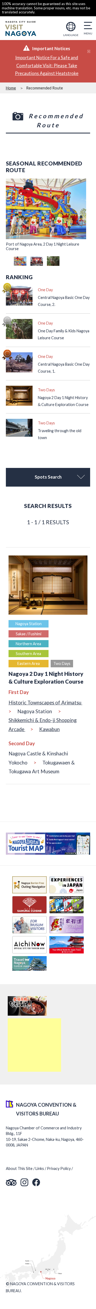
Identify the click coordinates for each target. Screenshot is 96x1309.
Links (39, 1168)
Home (11, 88)
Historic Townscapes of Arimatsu (45, 702)
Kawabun (49, 729)
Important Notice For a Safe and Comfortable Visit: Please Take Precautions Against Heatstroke (46, 65)
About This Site (19, 1168)
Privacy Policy (59, 1168)
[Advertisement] (34, 1045)
